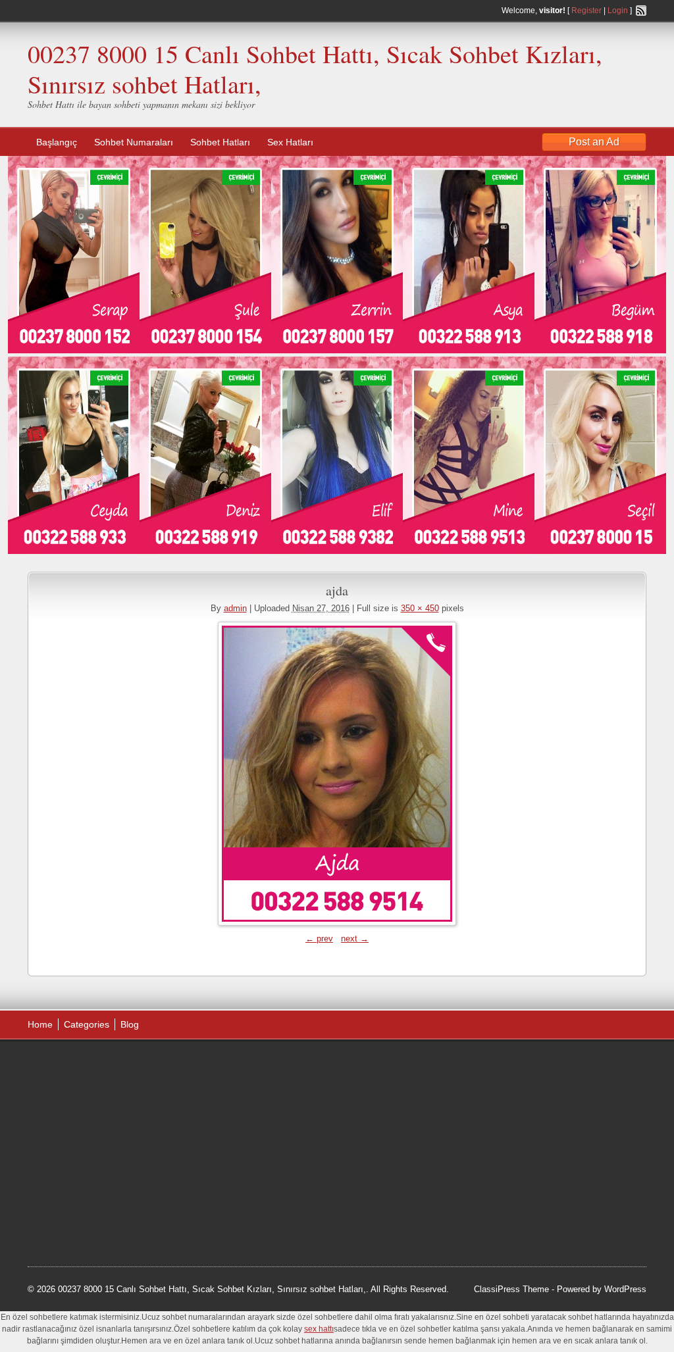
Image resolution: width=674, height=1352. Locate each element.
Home (40, 1024)
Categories (86, 1024)
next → (355, 938)
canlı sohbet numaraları (87, 1148)
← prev (319, 938)
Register (586, 10)
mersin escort (94, 1214)
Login (618, 10)
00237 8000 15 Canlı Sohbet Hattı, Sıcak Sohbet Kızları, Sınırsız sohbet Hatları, (315, 69)
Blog (129, 1024)
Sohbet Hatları (220, 142)
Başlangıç (56, 142)
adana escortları (129, 1065)
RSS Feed (641, 10)
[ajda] (337, 774)
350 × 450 (420, 608)
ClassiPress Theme (511, 1289)
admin (235, 608)
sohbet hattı (114, 1081)
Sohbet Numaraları (133, 142)
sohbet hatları (66, 1115)
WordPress (625, 1289)
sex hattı (147, 1164)
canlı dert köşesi (92, 1164)
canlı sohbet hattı (125, 1098)
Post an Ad (594, 141)
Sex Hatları (290, 142)
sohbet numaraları (128, 1131)
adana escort (65, 1065)
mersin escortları (93, 1198)
